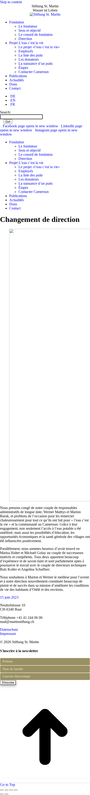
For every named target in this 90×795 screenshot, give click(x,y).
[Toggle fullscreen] (11, 790)
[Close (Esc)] (2, 790)
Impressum (8, 634)
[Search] (45, 117)
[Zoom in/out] (16, 790)
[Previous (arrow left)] (2, 794)
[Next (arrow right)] (6, 794)
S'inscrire (8, 682)
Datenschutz (9, 629)
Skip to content (11, 2)
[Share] (6, 790)
